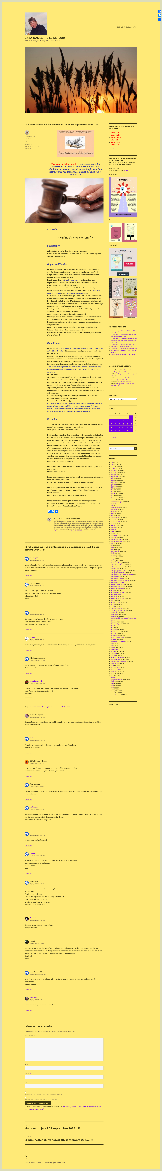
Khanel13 (113, 561)
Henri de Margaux (116, 539)
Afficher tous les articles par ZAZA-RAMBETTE (68, 531)
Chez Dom (114, 486)
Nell (112, 644)
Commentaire (31, 1036)
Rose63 (113, 673)
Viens (112, 685)
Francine (113, 529)
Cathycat (113, 484)
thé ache (33, 833)
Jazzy (112, 547)
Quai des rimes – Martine (118, 661)
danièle (33, 853)
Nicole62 (113, 647)
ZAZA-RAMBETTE (30, 136)
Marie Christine (36, 918)
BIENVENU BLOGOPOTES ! (127, 27)
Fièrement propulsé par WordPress (55, 1163)
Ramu (112, 665)
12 (119, 424)
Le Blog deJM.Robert (117, 578)
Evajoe (112, 513)
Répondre (29, 575)
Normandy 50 (115, 649)
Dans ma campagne (116, 502)
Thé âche (113, 681)
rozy (31, 612)
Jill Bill (112, 553)
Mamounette (114, 614)
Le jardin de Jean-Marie (118, 584)
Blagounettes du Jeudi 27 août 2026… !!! (122, 344)
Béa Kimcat (114, 470)
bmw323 (113, 474)
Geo (112, 533)
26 (119, 430)
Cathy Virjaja (114, 482)
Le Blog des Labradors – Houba (120, 580)
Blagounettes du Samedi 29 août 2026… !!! (123, 335)
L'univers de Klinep (116, 563)
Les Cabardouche (116, 594)
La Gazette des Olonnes (117, 565)
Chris (112, 490)
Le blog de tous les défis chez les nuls (122, 575)
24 (111, 430)
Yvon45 (113, 691)
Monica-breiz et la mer (117, 638)
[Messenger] (160, 15)
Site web (28, 1082)
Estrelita (113, 512)
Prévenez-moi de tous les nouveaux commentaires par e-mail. (44, 1094)
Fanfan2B (113, 519)
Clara (112, 496)
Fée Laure (113, 525)
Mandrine (114, 622)
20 (123, 427)
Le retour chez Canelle (117, 588)
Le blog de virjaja (116, 577)
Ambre (113, 464)
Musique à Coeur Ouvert (118, 642)
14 (127, 424)
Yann (112, 687)
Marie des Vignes (116, 624)
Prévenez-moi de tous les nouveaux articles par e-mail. (41, 1099)
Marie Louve (114, 626)
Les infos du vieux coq (117, 598)
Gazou (112, 531)
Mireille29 (114, 630)
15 (131, 424)
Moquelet (113, 640)
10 (111, 424)
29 (131, 430)
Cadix (112, 478)
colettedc (33, 998)
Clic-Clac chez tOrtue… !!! (118, 337)
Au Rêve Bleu (114, 468)
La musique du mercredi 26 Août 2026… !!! (123, 346)
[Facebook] (160, 12)
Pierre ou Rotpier (116, 659)
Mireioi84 (113, 634)
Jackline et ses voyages (117, 541)
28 (127, 430)
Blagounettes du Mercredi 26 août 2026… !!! (124, 348)
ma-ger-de (114, 612)
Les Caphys (114, 596)
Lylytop (113, 606)
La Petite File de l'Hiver (117, 567)
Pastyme (113, 655)
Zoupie (113, 693)
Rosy (112, 675)
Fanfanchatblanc (116, 521)
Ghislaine (113, 537)
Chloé (112, 488)
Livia (32, 738)
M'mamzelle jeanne (116, 608)
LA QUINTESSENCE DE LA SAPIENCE (32, 146)
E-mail (28, 1073)
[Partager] (160, 19)
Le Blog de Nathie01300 (117, 573)
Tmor (112, 683)
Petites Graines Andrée (117, 657)
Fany (112, 523)
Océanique (34, 807)
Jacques (113, 543)
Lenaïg (113, 590)
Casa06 (113, 480)
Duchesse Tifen (115, 508)
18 (115, 427)
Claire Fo (113, 494)
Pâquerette (114, 653)
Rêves (126, 170)
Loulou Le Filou (115, 602)
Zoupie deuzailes (116, 695)
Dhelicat (113, 504)
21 (127, 427)
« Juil (114, 437)
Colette (113, 500)
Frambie (113, 527)
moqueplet (34, 558)
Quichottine (114, 663)
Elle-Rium (114, 510)
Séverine (113, 677)
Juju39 (112, 559)
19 (119, 427)
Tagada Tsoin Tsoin (116, 679)
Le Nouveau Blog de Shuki (118, 586)
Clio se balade (115, 498)
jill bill (32, 638)
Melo (112, 628)
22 (131, 427)
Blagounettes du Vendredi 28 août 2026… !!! (124, 339)
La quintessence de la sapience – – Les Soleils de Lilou (49, 707)
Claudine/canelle (36, 681)
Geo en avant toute (116, 535)
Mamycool (114, 616)
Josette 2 (113, 557)
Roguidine (114, 671)
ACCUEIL (27, 144)
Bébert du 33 (114, 472)
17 (111, 427)
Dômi (112, 506)
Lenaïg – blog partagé (117, 592)
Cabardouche (114, 476)
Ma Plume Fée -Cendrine (118, 610)
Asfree (112, 466)
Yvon (112, 689)
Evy (112, 515)
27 (123, 430)
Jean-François (115, 551)
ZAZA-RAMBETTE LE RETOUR (45, 38)
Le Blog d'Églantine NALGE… (119, 571)
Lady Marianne (115, 569)
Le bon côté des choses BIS (119, 582)
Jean (112, 549)
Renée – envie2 (115, 669)
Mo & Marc (114, 636)
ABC (112, 462)
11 (115, 424)
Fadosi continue (115, 517)
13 (123, 424)
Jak (111, 545)
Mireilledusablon (116, 632)
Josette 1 (113, 555)
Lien (26, 141)
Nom (27, 1064)
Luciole (113, 604)
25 (115, 430)
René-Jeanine (115, 667)
